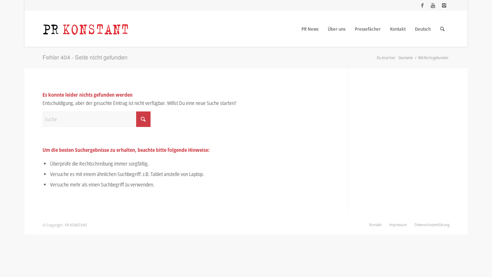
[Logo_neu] (86, 29)
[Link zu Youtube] (433, 5)
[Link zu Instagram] (444, 5)
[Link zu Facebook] (422, 5)
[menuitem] (310, 29)
